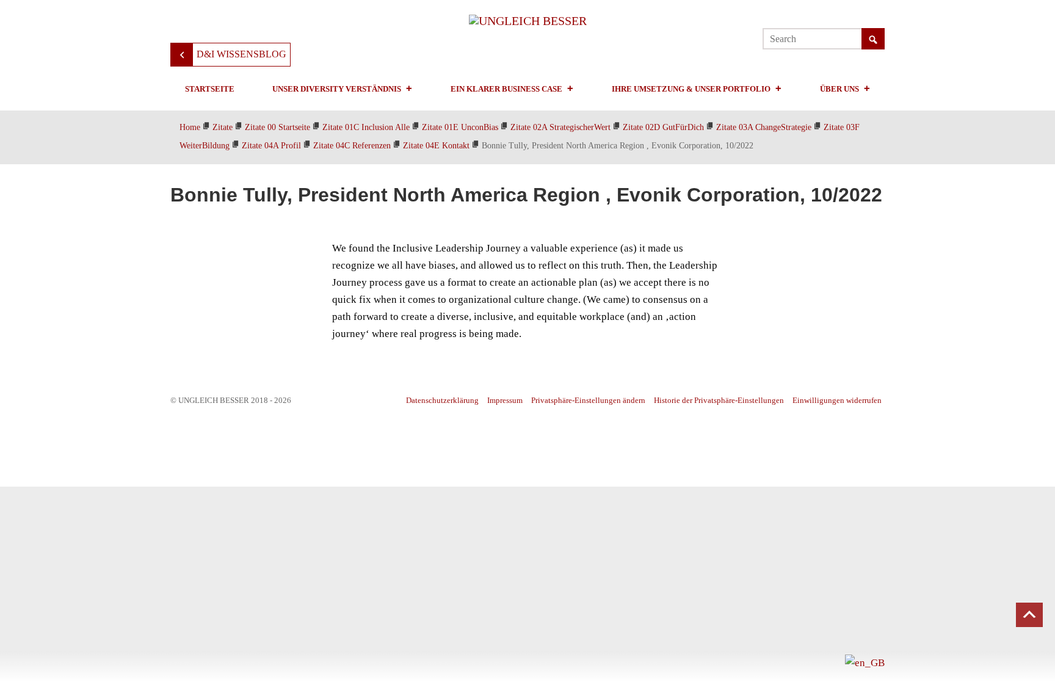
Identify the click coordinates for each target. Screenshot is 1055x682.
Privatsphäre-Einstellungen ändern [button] (588, 400)
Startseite (209, 88)
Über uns (839, 88)
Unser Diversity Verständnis (336, 88)
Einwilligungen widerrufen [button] (837, 400)
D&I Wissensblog (241, 54)
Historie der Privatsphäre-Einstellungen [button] (719, 400)
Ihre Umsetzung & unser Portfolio (691, 88)
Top (1029, 615)
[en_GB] (865, 662)
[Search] (873, 39)
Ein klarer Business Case (506, 88)
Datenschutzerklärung (442, 400)
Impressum (505, 400)
